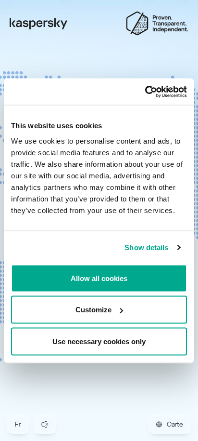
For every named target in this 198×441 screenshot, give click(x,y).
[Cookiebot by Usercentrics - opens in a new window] (145, 91)
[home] (38, 23)
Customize (93, 310)
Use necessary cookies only (99, 341)
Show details (146, 247)
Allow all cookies (99, 278)
